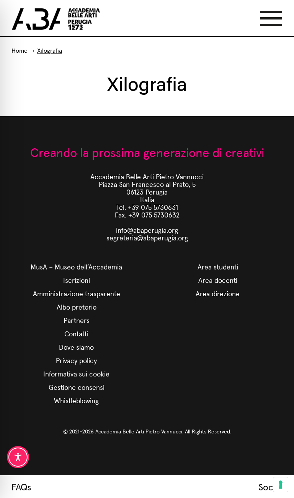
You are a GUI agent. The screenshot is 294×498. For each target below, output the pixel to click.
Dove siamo (76, 347)
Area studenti (218, 266)
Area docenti (217, 280)
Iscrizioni (76, 280)
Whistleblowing (76, 400)
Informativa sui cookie (76, 373)
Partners (77, 320)
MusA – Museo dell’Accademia (76, 266)
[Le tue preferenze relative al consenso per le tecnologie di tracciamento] (280, 484)
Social (270, 486)
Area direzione (218, 293)
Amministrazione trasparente (76, 293)
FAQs (21, 486)
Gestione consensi (77, 387)
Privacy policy (76, 360)
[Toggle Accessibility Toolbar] (18, 457)
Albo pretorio (76, 306)
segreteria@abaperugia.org (147, 237)
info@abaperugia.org (147, 230)
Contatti (76, 333)
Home (19, 50)
